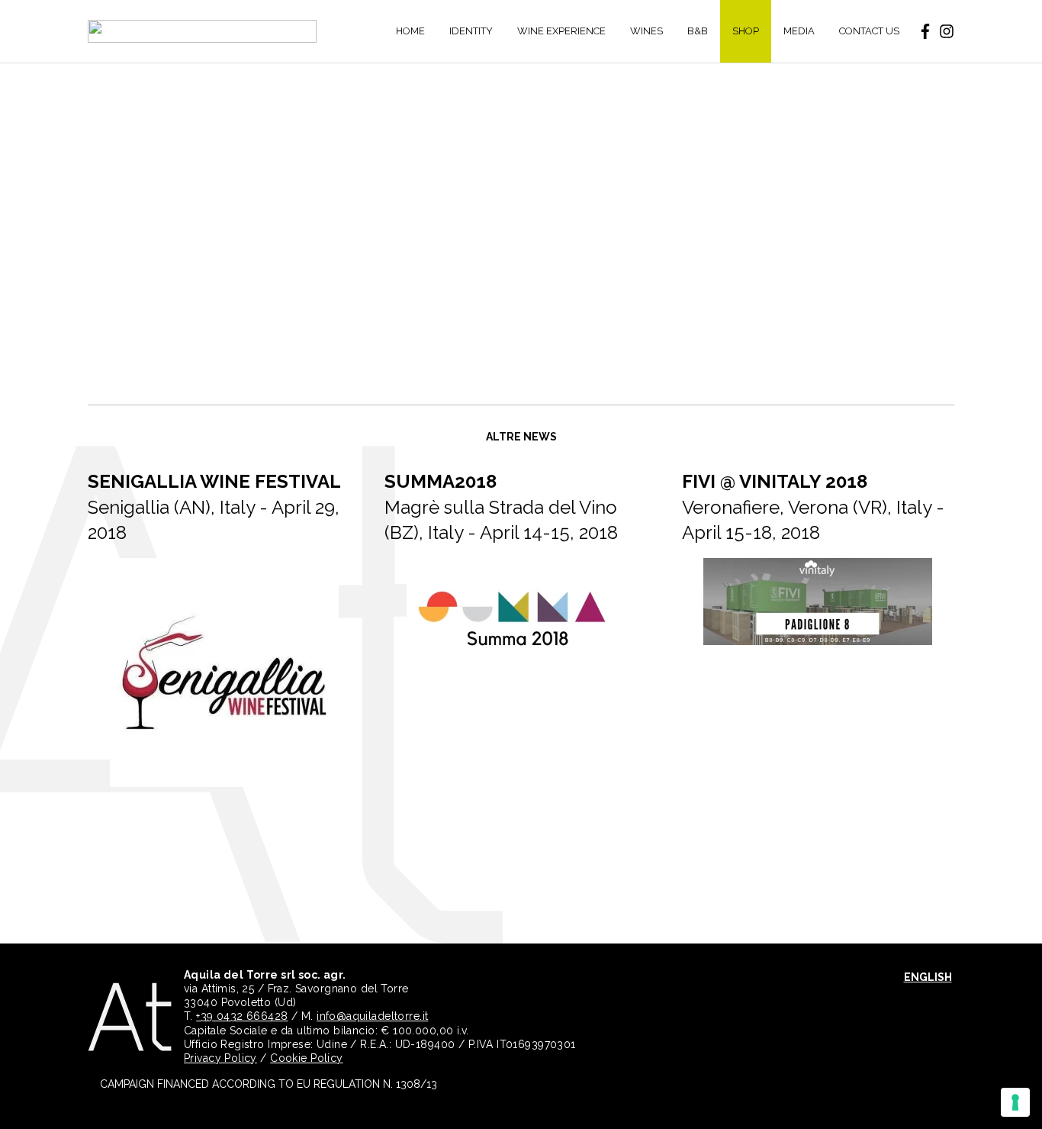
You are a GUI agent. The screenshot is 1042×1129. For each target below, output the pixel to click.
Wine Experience (561, 31)
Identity (471, 31)
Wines (646, 31)
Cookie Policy (306, 1058)
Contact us (869, 31)
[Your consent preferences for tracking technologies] (1015, 1102)
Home (410, 31)
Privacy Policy (220, 1058)
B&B (697, 31)
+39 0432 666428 (242, 1016)
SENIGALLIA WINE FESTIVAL (214, 481)
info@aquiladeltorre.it (372, 1016)
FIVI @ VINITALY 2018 (774, 481)
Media (799, 31)
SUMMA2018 (440, 481)
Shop (745, 31)
